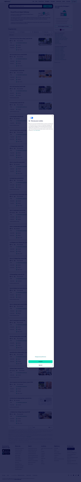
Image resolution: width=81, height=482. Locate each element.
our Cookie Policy (36, 130)
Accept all (40, 361)
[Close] (52, 116)
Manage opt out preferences (40, 356)
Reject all (40, 365)
